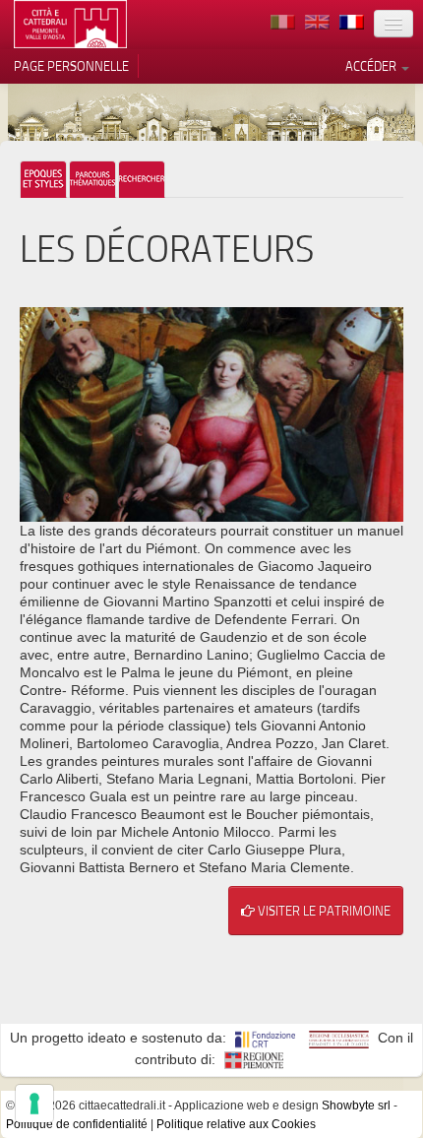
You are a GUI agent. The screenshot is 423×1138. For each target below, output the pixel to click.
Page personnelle (71, 66)
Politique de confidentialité (77, 1124)
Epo (43, 179)
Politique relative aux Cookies (236, 1124)
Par (92, 179)
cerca (141, 179)
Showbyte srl (356, 1105)
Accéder (372, 66)
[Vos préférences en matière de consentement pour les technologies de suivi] (34, 1103)
